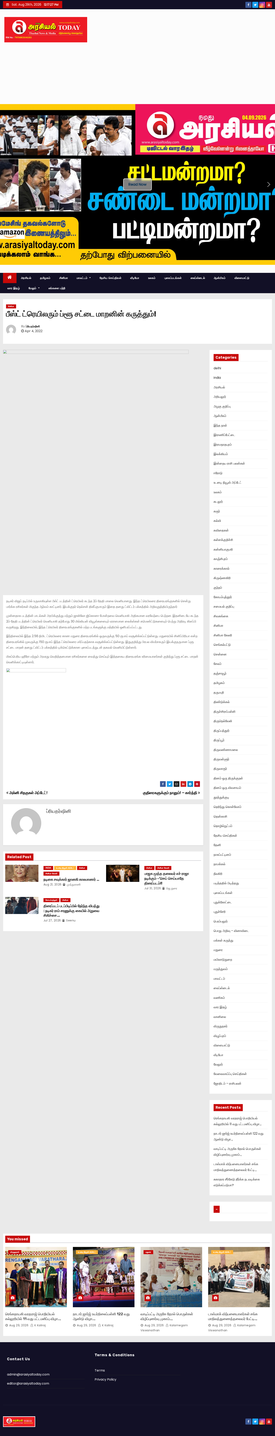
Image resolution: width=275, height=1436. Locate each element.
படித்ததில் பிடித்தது (226, 883)
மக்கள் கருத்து (223, 940)
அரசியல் (26, 278)
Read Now (137, 184)
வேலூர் (218, 1064)
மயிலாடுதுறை (223, 959)
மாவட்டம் (82, 278)
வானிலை (220, 1016)
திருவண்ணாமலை (226, 749)
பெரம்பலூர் (221, 921)
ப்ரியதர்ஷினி (33, 326)
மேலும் (33, 288)
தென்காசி (220, 816)
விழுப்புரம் (220, 1036)
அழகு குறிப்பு (222, 406)
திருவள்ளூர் (221, 759)
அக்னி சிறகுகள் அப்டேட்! (27, 792)
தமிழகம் (45, 278)
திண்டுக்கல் (222, 702)
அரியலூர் (220, 396)
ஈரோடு (218, 473)
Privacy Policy (105, 1379)
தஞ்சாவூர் (220, 673)
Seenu (70, 920)
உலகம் (152, 278)
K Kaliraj (39, 1325)
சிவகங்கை (221, 616)
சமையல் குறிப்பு (224, 606)
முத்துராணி (73, 884)
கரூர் (217, 511)
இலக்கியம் (221, 454)
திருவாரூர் (220, 768)
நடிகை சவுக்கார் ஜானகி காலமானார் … (71, 879)
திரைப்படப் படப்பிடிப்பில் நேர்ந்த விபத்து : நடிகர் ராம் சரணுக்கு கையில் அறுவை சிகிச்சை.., (71, 911)
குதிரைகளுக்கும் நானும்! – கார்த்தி (170, 792)
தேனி (217, 845)
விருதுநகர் (220, 1026)
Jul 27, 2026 (52, 920)
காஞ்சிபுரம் (221, 559)
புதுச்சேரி (220, 911)
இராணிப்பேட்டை (224, 435)
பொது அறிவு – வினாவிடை (231, 930)
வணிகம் (219, 997)
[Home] (10, 278)
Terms (100, 1370)
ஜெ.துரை (171, 888)
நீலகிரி (218, 873)
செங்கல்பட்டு (222, 644)
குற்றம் (218, 587)
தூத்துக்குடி (221, 797)
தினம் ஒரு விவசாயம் (227, 787)
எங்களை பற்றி (57, 288)
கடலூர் (218, 501)
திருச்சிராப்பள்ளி (225, 711)
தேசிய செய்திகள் (111, 278)
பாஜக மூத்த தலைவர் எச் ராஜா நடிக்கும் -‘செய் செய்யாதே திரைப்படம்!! (166, 878)
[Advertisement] (137, 74)
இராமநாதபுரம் (223, 444)
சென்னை (220, 654)
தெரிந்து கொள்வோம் (227, 806)
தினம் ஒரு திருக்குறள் (228, 778)
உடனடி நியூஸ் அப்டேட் (65, 867)
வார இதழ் (13, 288)
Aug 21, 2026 (52, 884)
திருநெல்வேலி (223, 721)
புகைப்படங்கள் (173, 278)
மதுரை (218, 950)
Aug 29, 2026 (18, 1325)
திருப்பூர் (219, 740)
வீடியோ (134, 278)
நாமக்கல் (219, 864)
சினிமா (63, 278)
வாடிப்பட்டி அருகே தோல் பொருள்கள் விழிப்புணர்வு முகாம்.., (167, 1316)
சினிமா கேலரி (51, 873)
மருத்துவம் (221, 969)
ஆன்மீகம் (220, 278)
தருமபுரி (219, 692)
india (48, 867)
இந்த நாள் (220, 425)
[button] (6, 184)
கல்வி (217, 520)
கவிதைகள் (221, 530)
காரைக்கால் (222, 568)
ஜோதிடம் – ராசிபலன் (227, 1083)
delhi (217, 368)
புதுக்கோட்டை (223, 902)
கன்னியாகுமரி (223, 549)
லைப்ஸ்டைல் (198, 278)
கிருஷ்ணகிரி (222, 578)
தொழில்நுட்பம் (223, 826)
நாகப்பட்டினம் (222, 854)
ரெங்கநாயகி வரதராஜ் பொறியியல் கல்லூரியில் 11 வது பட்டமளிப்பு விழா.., (33, 1316)
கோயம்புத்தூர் (51, 900)
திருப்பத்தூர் (222, 730)
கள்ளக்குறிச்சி (223, 539)
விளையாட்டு (242, 278)
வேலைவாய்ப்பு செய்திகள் (230, 1074)
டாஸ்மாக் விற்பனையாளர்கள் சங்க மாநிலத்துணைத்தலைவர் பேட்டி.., (233, 1316)
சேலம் (217, 663)
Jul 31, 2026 (152, 888)
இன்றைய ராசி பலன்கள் (229, 463)
